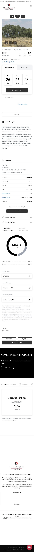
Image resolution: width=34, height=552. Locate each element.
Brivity (15, 547)
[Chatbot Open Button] (29, 547)
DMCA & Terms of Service (18, 550)
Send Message (17, 504)
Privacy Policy (7, 550)
